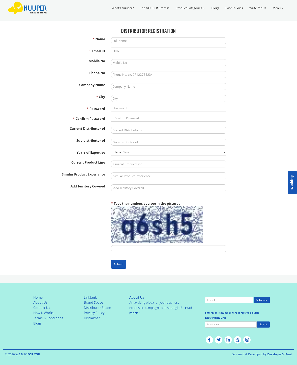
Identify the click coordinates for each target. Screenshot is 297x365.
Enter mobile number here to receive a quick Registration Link (232, 315)
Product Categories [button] (189, 8)
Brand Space (93, 302)
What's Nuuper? (123, 8)
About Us (40, 302)
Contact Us (41, 307)
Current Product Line (88, 162)
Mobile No (97, 61)
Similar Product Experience (83, 174)
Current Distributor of (87, 128)
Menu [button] (277, 8)
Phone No (97, 73)
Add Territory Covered (88, 186)
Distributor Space (97, 307)
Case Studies (234, 8)
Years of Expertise (91, 152)
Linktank (90, 297)
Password (96, 108)
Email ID (97, 51)
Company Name (92, 85)
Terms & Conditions (48, 318)
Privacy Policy (94, 313)
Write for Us (257, 8)
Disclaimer (92, 318)
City (100, 97)
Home (38, 297)
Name (99, 39)
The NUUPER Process (154, 8)
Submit (118, 264)
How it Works (43, 313)
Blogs (215, 8)
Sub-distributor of (90, 140)
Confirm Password (89, 118)
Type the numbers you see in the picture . (145, 203)
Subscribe (262, 300)
